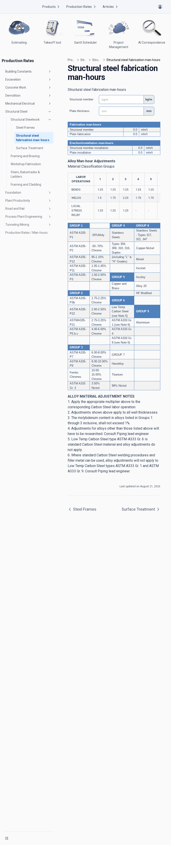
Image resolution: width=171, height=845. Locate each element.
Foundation (13, 192)
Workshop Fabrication (26, 164)
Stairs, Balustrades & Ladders (25, 174)
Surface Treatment (29, 148)
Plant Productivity (17, 200)
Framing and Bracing (25, 156)
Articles (108, 6)
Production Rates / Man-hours (26, 232)
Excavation (13, 79)
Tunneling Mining (17, 224)
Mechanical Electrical (20, 103)
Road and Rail (14, 208)
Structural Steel (16, 111)
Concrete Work (15, 87)
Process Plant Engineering (23, 216)
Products (49, 6)
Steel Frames (25, 127)
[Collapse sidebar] (7, 838)
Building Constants (18, 71)
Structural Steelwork (25, 119)
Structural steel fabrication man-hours (32, 138)
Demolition (12, 95)
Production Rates (79, 6)
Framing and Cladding (26, 184)
